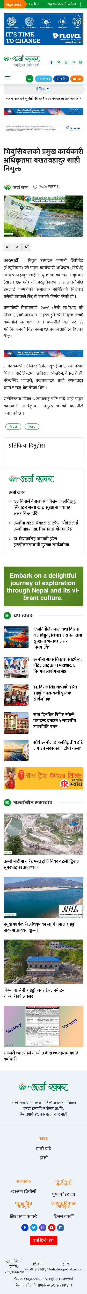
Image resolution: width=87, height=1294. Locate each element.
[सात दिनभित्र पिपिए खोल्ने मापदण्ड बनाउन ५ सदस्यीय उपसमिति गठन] (16, 722)
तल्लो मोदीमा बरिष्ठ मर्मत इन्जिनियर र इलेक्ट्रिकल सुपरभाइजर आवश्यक (42, 865)
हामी (44, 1157)
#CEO (32, 426)
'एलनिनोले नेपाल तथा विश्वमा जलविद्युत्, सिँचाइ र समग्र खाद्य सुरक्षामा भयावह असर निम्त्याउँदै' (45, 508)
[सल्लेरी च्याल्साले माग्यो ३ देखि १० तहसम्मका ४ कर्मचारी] (43, 1026)
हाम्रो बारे (43, 1148)
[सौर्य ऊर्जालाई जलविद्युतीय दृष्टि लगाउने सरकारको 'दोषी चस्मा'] (16, 750)
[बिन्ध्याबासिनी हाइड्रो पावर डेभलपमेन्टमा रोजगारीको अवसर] (43, 962)
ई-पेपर (63, 79)
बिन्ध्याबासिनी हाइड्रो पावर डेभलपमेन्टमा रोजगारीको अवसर (35, 994)
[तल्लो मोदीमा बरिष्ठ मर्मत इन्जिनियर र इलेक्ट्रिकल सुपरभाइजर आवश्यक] (43, 834)
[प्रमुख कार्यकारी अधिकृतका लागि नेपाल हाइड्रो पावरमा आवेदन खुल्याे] (43, 897)
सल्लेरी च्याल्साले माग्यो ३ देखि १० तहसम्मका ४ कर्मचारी (41, 1056)
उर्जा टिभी (40, 1240)
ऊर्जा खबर (20, 187)
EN (79, 79)
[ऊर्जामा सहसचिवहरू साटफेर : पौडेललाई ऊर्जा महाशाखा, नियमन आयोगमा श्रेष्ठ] (16, 667)
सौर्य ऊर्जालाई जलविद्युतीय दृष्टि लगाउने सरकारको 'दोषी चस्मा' (58, 746)
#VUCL (13, 426)
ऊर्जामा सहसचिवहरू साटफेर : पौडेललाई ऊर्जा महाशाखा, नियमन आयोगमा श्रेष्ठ (46, 526)
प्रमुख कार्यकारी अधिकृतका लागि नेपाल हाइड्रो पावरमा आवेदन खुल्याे (40, 928)
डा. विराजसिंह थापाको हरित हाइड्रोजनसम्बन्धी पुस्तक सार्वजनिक (41, 542)
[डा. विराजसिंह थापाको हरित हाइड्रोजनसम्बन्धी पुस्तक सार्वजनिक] (16, 695)
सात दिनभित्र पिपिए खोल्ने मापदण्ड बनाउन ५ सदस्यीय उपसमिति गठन (54, 721)
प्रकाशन (46, 79)
